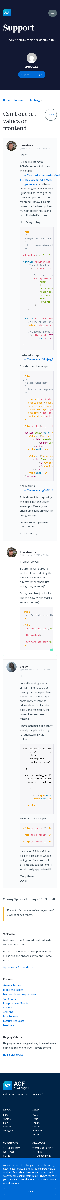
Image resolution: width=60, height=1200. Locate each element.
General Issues (12, 985)
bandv (24, 666)
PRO (5, 1115)
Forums (18, 100)
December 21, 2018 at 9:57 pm (36, 669)
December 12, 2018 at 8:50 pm (36, 555)
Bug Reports (10, 1016)
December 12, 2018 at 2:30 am (36, 148)
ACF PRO (8, 1007)
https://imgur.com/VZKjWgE (36, 359)
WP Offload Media (42, 1155)
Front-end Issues (13, 989)
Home (6, 100)
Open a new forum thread (18, 967)
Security (36, 1134)
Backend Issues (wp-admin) (19, 994)
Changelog (8, 1130)
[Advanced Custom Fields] (7, 12)
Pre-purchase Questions (17, 1003)
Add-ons (8, 1012)
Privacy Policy (46, 1175)
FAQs (35, 1118)
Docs (35, 1115)
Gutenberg (33, 100)
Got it (30, 1191)
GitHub (6, 1155)
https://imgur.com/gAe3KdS (36, 490)
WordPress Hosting (42, 1147)
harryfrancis (28, 145)
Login (39, 74)
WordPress (8, 1151)
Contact (36, 1126)
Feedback (8, 1025)
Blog (5, 1122)
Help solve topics (13, 1054)
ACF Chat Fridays (12, 1147)
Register (26, 74)
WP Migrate (38, 1151)
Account (7, 1126)
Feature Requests (13, 1021)
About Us (8, 1118)
